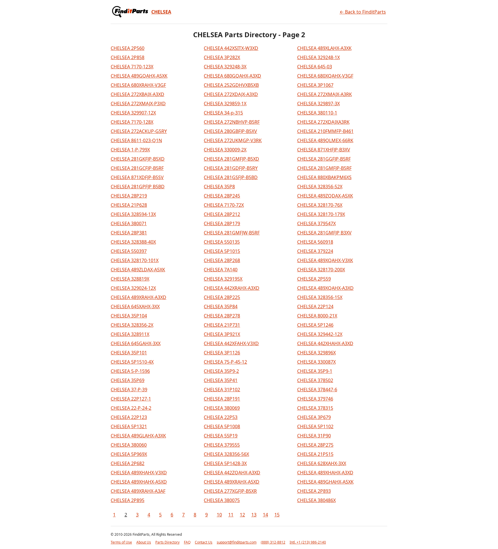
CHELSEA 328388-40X (133, 242)
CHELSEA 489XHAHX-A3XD (325, 472)
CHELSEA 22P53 (220, 417)
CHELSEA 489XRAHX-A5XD (231, 482)
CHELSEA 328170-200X (321, 269)
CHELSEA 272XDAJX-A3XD (231, 94)
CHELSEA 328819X (130, 279)
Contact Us (203, 542)
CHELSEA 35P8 (219, 186)
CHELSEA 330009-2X (225, 149)
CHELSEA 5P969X (129, 454)
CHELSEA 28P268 (222, 260)
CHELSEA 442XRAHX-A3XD (231, 288)
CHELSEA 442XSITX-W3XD (231, 48)
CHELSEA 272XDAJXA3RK (323, 122)
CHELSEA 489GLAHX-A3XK (138, 436)
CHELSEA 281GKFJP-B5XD (138, 159)
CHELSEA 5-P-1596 (130, 371)
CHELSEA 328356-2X (132, 325)
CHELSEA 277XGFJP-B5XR (230, 491)
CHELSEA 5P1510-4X (132, 362)
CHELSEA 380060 (129, 445)
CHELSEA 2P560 (127, 48)
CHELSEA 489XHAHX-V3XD (139, 472)
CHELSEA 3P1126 (222, 352)
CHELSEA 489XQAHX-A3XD (325, 288)
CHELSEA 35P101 (129, 352)
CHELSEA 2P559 (314, 279)
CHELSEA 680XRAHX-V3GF (138, 85)
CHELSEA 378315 (315, 408)
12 (242, 515)
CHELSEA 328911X (130, 334)
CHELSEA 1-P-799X (130, 149)
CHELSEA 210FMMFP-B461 (325, 131)
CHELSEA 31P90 (314, 436)
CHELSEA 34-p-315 (223, 113)
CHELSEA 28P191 (222, 399)
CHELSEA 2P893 (314, 491)
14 (265, 515)
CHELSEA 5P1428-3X (225, 463)
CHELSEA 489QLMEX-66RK (325, 140)
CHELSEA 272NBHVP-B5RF (232, 122)
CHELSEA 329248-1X (318, 57)
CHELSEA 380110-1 (317, 113)
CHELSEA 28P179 (222, 223)
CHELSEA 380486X (316, 500)
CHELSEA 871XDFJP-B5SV (137, 177)
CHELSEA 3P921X (222, 334)
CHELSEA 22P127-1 (131, 399)
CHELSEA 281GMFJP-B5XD (231, 159)
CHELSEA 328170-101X (135, 260)
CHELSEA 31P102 (222, 389)
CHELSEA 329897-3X (318, 103)
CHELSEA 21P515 (315, 454)
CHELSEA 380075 (222, 500)
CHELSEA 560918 (315, 242)
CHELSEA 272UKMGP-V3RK (233, 140)
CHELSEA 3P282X (222, 57)
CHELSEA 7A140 (220, 269)
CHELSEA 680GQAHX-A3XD (232, 76)
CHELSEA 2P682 (127, 463)
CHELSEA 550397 (129, 251)
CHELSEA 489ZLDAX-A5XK (138, 269)
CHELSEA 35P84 (220, 306)
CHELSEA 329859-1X (225, 103)
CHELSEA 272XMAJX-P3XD (138, 103)
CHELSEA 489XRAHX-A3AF (138, 491)
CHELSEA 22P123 (129, 417)
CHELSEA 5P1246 (315, 325)
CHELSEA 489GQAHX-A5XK (139, 76)
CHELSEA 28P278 (222, 316)
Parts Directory (167, 542)
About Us (143, 542)
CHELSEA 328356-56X (226, 454)
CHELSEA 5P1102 (315, 426)
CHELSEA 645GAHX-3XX (136, 343)
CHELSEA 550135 (222, 242)
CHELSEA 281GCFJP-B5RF (137, 168)
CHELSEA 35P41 (220, 380)
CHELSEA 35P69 (127, 380)
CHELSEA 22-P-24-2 (131, 408)
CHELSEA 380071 (129, 223)
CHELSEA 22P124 (315, 306)
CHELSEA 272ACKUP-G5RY (139, 131)
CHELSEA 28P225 (222, 297)
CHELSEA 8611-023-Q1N (136, 140)
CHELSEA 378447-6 (317, 389)
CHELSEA (161, 12)
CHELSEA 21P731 (222, 325)
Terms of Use (121, 542)
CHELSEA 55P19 (220, 436)
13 (253, 515)
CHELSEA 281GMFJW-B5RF (232, 233)
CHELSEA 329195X (223, 279)
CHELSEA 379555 (222, 445)
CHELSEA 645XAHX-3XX (135, 306)
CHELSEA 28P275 (315, 445)
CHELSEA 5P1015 (222, 251)
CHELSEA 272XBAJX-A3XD (137, 94)
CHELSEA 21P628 (129, 205)
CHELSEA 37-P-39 (129, 389)
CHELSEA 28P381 (129, 233)
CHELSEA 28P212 (222, 214)
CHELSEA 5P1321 (129, 426)
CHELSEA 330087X (316, 362)
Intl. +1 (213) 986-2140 (308, 542)
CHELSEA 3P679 (314, 417)
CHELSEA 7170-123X (132, 66)
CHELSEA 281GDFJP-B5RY (231, 168)
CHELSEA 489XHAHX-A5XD (139, 482)
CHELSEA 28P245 (222, 196)
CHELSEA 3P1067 (315, 85)
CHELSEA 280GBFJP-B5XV (230, 131)
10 (219, 515)
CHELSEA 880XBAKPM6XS (324, 177)
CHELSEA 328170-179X (321, 214)
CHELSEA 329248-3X (225, 66)
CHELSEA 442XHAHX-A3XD (325, 343)
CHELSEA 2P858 (127, 57)
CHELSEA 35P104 (129, 316)
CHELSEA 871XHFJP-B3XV (323, 149)
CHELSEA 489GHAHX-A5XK (325, 482)
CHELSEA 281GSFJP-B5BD (231, 177)
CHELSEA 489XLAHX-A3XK (324, 48)
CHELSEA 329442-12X (319, 334)
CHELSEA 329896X (316, 352)
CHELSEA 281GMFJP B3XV (324, 233)
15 (277, 515)
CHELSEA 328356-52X (319, 186)
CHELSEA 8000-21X (317, 316)
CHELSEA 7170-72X (224, 205)
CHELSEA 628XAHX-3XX (321, 463)
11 (230, 515)
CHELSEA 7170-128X (132, 122)
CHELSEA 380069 (222, 408)
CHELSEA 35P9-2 (221, 371)
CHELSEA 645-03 (314, 66)
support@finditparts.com (236, 542)
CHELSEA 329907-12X (133, 113)
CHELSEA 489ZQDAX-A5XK (325, 196)
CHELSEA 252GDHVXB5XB (231, 85)
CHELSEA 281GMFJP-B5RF (324, 168)
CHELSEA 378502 (315, 380)
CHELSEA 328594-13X (133, 214)
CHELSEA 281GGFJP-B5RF (324, 159)
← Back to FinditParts (362, 12)
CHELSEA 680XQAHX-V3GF (325, 76)
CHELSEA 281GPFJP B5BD (138, 186)
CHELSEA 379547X (316, 223)
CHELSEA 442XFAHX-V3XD (231, 343)
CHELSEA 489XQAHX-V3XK (325, 260)
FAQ (187, 542)
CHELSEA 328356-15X (319, 297)
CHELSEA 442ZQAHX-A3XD (232, 472)
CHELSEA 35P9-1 (314, 371)
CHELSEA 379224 (315, 251)
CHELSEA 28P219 (129, 196)
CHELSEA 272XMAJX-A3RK (324, 94)
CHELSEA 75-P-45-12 (225, 362)
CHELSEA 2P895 (127, 500)
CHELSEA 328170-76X (319, 205)
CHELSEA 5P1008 (222, 426)
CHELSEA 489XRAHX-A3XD (138, 297)
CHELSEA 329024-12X (133, 288)
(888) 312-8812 (273, 542)
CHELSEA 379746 (315, 399)
